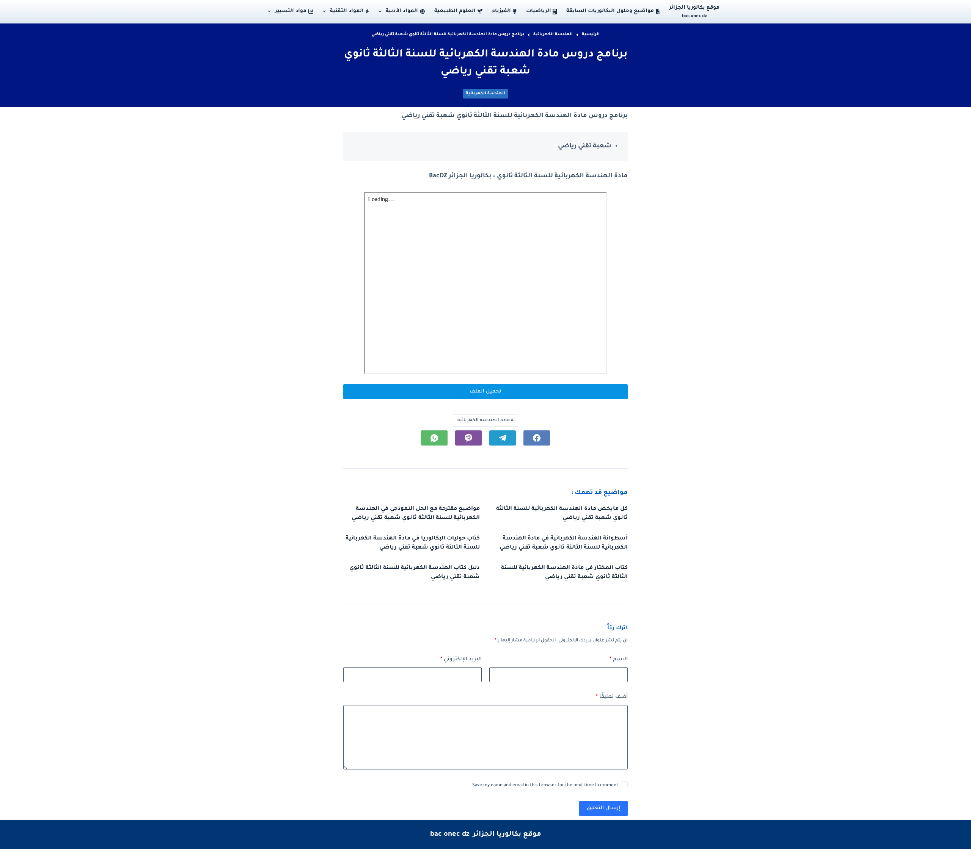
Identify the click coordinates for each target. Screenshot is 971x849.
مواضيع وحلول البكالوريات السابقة (610, 11)
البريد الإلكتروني (461, 659)
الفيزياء (501, 11)
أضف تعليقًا (612, 697)
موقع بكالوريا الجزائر (694, 8)
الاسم (619, 659)
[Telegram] (502, 438)
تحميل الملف (485, 391)
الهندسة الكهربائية (485, 93)
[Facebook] (536, 438)
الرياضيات (538, 11)
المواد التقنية (347, 11)
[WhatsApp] (434, 438)
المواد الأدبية (402, 11)
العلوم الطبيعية (455, 11)
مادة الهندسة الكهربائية (485, 420)
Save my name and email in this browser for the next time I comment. (544, 785)
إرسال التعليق (603, 808)
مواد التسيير (290, 11)
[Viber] (468, 438)
